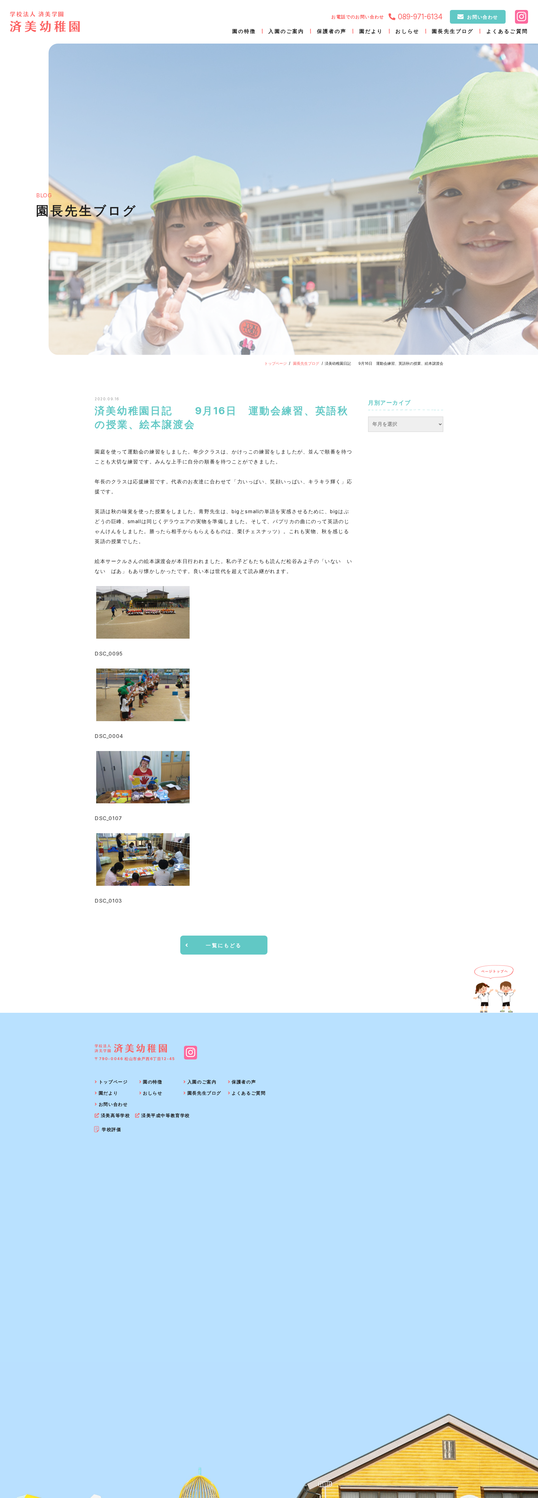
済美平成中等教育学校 (165, 1115)
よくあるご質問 (507, 31)
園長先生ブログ (453, 31)
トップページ (275, 363)
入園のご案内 (286, 31)
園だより (371, 31)
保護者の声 (332, 31)
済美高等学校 (115, 1115)
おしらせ (407, 31)
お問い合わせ (482, 17)
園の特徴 (244, 31)
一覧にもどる (224, 945)
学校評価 (111, 1129)
